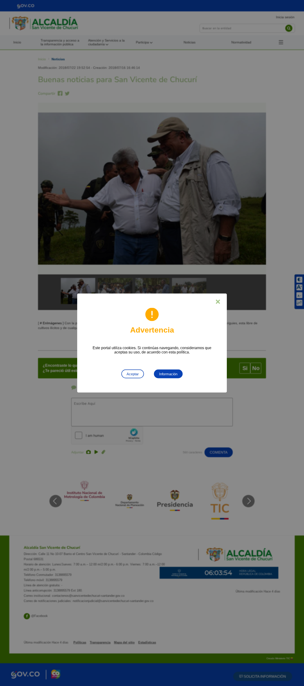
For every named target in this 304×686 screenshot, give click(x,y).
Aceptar (133, 374)
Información (168, 374)
